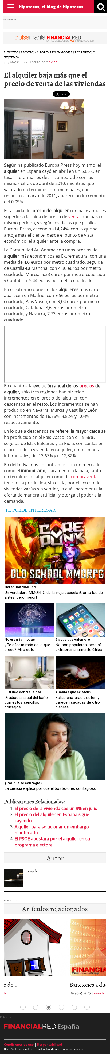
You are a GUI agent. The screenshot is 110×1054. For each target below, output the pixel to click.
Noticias (31, 52)
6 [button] (87, 1007)
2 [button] (35, 1007)
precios (86, 386)
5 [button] (74, 1007)
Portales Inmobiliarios (61, 52)
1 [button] (23, 1007)
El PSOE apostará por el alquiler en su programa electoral (52, 842)
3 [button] (48, 1007)
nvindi (53, 62)
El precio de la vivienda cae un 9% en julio (56, 808)
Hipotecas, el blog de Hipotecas (51, 6)
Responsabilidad (49, 1044)
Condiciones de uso (19, 1044)
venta (74, 217)
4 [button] (61, 1007)
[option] (55, 959)
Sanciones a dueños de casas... (39, 984)
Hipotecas (13, 52)
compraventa (84, 477)
